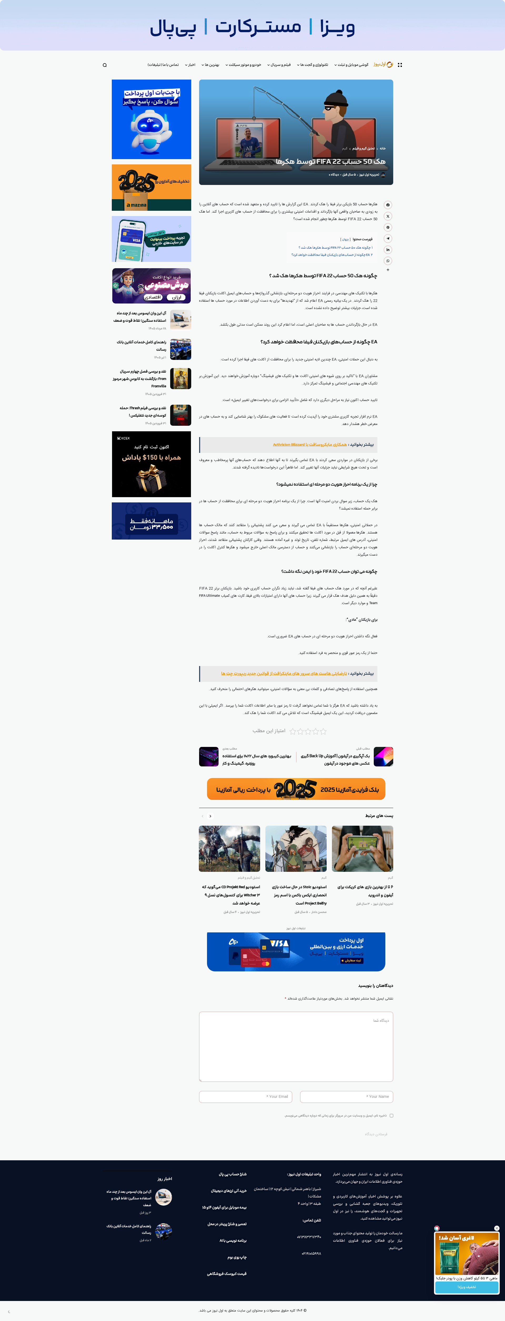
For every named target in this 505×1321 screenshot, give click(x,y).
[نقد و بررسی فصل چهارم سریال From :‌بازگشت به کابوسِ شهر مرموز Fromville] (180, 378)
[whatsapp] (388, 261)
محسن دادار (319, 912)
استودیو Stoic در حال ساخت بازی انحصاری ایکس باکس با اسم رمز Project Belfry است (299, 895)
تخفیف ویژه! (467, 1287)
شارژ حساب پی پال (233, 1174)
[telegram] (388, 238)
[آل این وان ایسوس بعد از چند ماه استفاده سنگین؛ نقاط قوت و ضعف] (180, 320)
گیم (344, 148)
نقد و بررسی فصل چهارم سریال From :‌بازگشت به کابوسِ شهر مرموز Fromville (139, 379)
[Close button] (496, 1228)
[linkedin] (388, 250)
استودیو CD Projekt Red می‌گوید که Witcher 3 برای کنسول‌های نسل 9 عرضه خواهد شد (231, 895)
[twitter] (388, 216)
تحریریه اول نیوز (369, 175)
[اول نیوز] (385, 65)
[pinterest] (388, 227)
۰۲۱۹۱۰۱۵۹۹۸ (311, 1254)
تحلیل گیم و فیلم (363, 148)
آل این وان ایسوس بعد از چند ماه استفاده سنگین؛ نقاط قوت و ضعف (129, 1198)
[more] (388, 270)
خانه (383, 148)
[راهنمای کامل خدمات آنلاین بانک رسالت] (180, 349)
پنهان (345, 239)
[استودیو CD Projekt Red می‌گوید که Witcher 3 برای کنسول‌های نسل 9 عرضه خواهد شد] (229, 849)
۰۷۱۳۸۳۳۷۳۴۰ (309, 1237)
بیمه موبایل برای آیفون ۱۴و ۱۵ (224, 1208)
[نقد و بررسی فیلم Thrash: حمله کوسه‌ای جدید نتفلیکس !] (180, 415)
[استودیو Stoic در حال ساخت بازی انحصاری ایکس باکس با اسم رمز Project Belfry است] (296, 849)
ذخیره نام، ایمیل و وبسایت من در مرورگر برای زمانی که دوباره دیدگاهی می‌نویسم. (335, 1115)
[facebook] (388, 205)
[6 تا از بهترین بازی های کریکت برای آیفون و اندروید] (362, 849)
